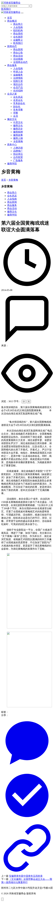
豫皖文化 (12, 119)
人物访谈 (18, 147)
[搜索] (31, 6)
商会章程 (18, 33)
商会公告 (18, 52)
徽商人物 (18, 138)
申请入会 (18, 71)
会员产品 (18, 87)
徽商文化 (18, 125)
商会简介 (18, 24)
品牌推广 (18, 151)
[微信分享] (27, 768)
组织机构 (18, 30)
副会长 (16, 106)
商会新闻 (18, 49)
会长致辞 (18, 36)
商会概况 (12, 21)
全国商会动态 (20, 62)
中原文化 (18, 122)
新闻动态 (12, 46)
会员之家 (12, 94)
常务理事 (18, 109)
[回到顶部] (2, 899)
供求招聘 (18, 90)
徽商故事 (18, 135)
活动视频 (18, 59)
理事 (15, 113)
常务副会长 (19, 103)
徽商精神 (18, 132)
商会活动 (18, 55)
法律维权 (18, 78)
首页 (9, 17)
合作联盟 (18, 157)
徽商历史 (18, 128)
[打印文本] (27, 820)
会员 (15, 116)
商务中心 (12, 144)
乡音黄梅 (18, 141)
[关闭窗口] (27, 873)
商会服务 (12, 65)
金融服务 (18, 75)
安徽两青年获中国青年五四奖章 (26, 876)
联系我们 (18, 43)
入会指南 (18, 27)
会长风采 (18, 97)
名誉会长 (18, 100)
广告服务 (18, 160)
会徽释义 (18, 40)
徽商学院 (12, 163)
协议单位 (18, 154)
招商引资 (18, 81)
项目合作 (18, 84)
